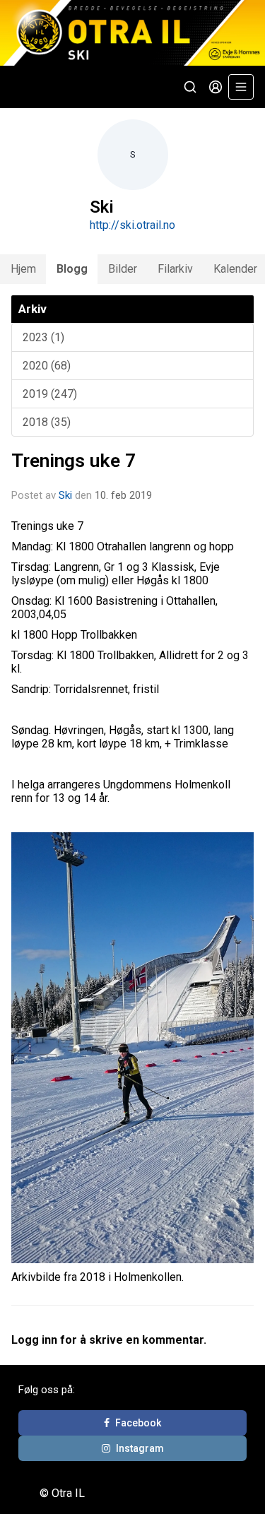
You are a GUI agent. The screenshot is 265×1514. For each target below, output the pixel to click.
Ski (65, 495)
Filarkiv (175, 269)
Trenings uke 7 (73, 460)
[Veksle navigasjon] (241, 87)
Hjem (23, 269)
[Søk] (190, 87)
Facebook (138, 1423)
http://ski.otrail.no (132, 225)
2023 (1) (43, 337)
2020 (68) (47, 365)
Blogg (72, 269)
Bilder (122, 269)
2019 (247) (50, 394)
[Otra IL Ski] (132, 33)
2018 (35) (47, 422)
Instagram (140, 1448)
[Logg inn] (215, 87)
